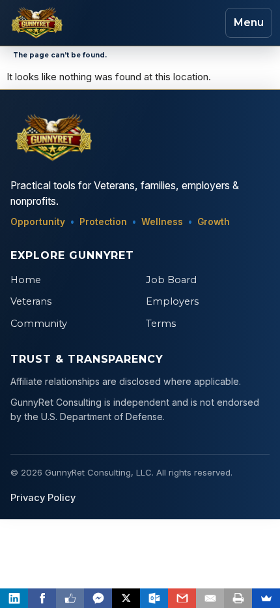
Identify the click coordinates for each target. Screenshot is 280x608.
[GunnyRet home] (35, 23)
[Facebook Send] (98, 598)
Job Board (171, 280)
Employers (172, 301)
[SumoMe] (266, 598)
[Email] (210, 598)
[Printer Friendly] (238, 598)
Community (38, 323)
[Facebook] (42, 598)
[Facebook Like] (70, 598)
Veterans (30, 301)
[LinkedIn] (14, 598)
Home (25, 280)
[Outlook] (154, 598)
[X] (126, 598)
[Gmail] (182, 598)
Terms (161, 323)
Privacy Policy (43, 498)
